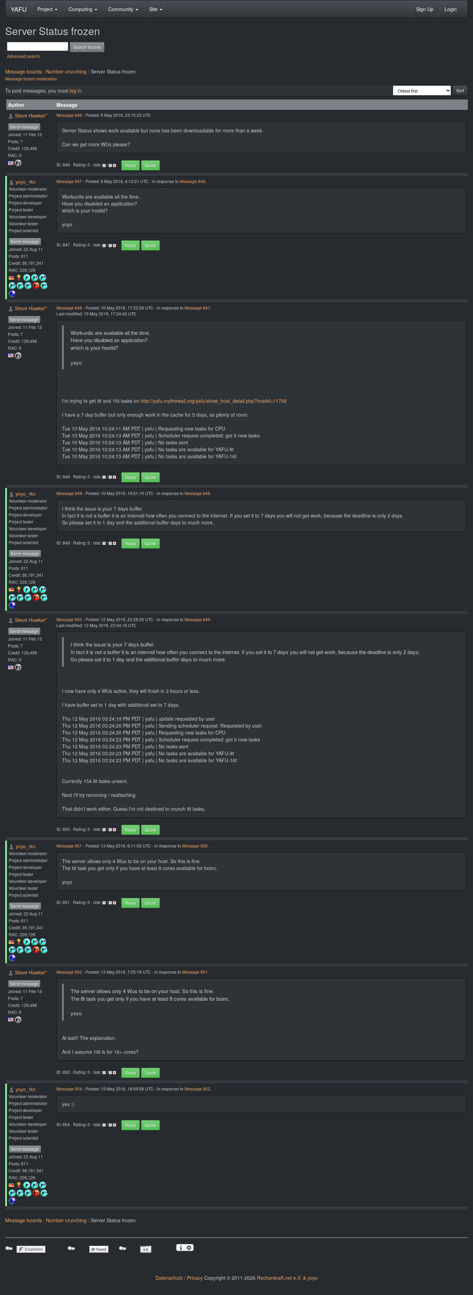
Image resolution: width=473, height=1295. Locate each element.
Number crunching (66, 71)
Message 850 (69, 619)
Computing (81, 9)
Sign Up (425, 9)
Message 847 (69, 181)
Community (121, 9)
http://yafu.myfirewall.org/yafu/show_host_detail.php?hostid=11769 (214, 400)
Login (451, 9)
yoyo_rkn (26, 181)
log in (75, 90)
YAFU (19, 9)
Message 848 (69, 308)
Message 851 (69, 846)
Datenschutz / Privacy (179, 1277)
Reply (130, 165)
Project (45, 9)
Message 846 (69, 115)
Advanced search (23, 56)
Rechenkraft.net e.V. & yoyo (287, 1277)
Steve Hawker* (31, 115)
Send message (24, 127)
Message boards (23, 71)
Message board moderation (31, 78)
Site (154, 9)
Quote (150, 165)
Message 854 (69, 1089)
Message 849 (69, 493)
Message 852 (69, 972)
